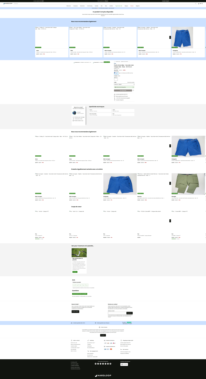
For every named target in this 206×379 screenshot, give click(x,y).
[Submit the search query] (195, 4)
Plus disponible (123, 90)
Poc (115, 63)
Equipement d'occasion (124, 61)
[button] (83, 71)
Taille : (115, 82)
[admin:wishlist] (133, 90)
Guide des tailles (130, 82)
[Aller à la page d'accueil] (115, 61)
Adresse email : (111, 310)
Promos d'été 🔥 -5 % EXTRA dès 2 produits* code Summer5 (103, 8)
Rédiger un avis (116, 68)
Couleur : (117, 75)
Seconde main (118, 61)
